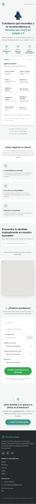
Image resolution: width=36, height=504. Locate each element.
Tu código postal (9, 334)
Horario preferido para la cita (12, 351)
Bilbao (3, 474)
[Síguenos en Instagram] (7, 453)
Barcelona (4, 465)
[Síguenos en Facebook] (12, 453)
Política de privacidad (7, 488)
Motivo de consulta (10, 343)
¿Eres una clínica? (29, 4)
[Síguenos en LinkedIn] (3, 453)
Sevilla (3, 471)
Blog (2, 490)
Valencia (4, 468)
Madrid (3, 462)
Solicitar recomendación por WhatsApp (18, 371)
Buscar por (7, 359)
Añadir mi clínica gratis (19, 422)
